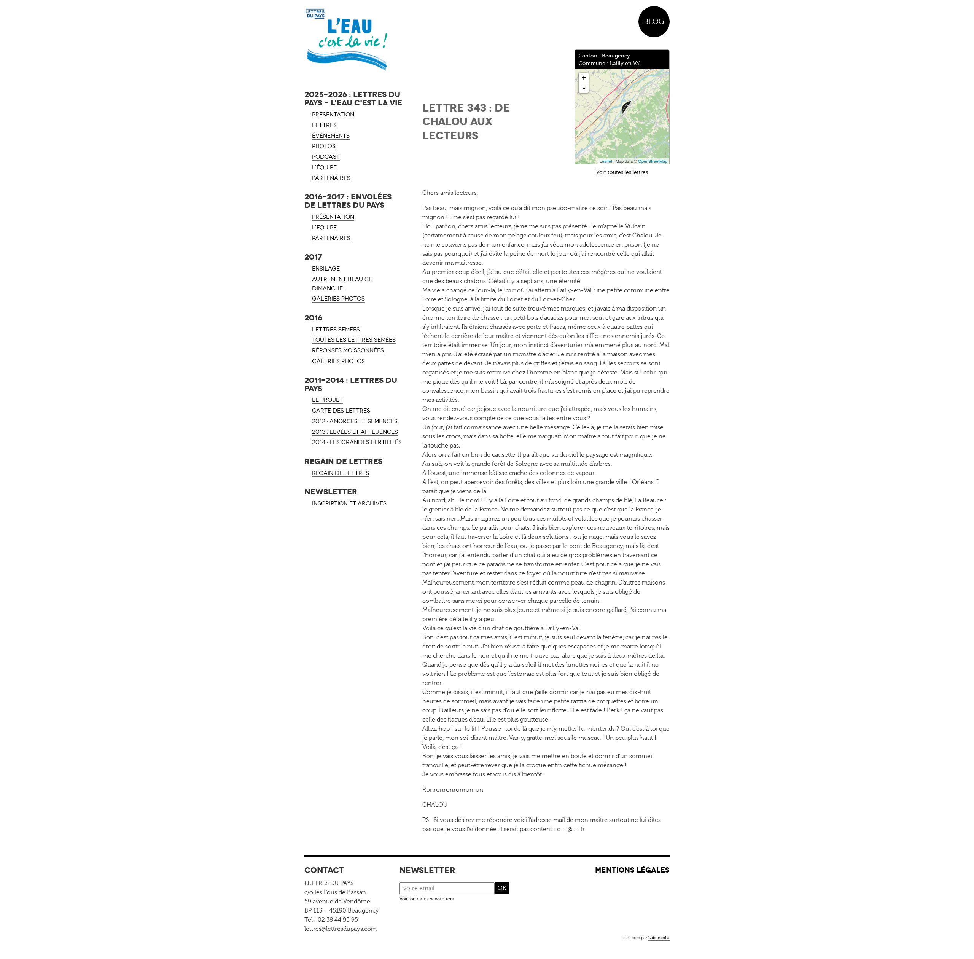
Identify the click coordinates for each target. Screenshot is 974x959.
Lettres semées (336, 329)
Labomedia (659, 937)
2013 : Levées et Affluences (355, 432)
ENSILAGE (326, 268)
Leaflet (606, 161)
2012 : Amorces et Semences (355, 421)
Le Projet (327, 400)
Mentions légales (632, 870)
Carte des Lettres (341, 410)
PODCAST (326, 156)
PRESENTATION (333, 114)
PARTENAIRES (331, 178)
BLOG (654, 21)
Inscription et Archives (349, 503)
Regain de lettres (340, 473)
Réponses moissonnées (348, 350)
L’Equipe (324, 227)
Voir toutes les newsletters (426, 899)
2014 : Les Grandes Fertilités (357, 442)
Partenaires (331, 238)
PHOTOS (324, 146)
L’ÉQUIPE (324, 167)
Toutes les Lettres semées (354, 339)
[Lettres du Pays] (353, 40)
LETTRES (324, 125)
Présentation (333, 216)
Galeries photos (338, 298)
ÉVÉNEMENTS (331, 135)
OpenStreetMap (652, 161)
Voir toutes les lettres (622, 172)
